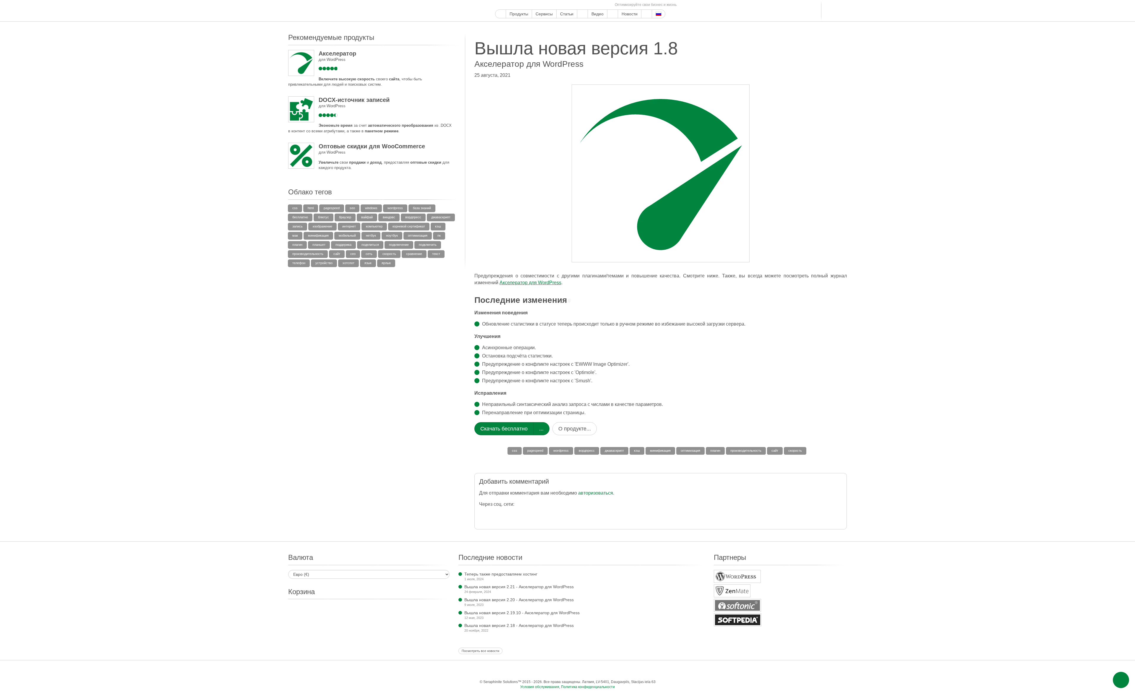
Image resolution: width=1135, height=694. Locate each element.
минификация (660, 450)
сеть (369, 254)
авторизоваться (595, 492)
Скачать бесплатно (504, 429)
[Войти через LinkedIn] (543, 514)
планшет (318, 244)
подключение (399, 244)
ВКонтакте (580, 5)
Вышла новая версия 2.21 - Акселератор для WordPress (519, 586)
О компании (612, 13)
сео (353, 254)
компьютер (374, 226)
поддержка (343, 244)
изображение (322, 226)
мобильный (347, 235)
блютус (323, 217)
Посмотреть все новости (480, 651)
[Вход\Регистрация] (843, 10)
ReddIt (553, 5)
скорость (795, 450)
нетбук (371, 235)
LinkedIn (566, 5)
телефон (298, 263)
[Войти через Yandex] (602, 514)
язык (368, 263)
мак (295, 235)
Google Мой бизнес (498, 5)
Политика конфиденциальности (588, 687)
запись (297, 226)
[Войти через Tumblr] (555, 514)
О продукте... (574, 429)
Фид (600, 5)
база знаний (422, 208)
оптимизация (690, 450)
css (514, 450)
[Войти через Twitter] (508, 514)
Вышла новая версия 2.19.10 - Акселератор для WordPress (522, 612)
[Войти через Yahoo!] (531, 514)
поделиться (370, 244)
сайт (774, 450)
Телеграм (573, 5)
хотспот (348, 263)
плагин (715, 450)
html (311, 208)
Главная (500, 13)
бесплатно (300, 217)
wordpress (561, 450)
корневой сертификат (409, 226)
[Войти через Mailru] (579, 514)
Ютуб (519, 5)
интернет (349, 226)
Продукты (519, 14)
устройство (324, 263)
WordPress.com (546, 5)
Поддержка (582, 13)
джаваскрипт (614, 450)
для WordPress (332, 59)
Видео (597, 14)
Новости (630, 14)
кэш (637, 450)
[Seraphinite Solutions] (315, 10)
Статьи (566, 14)
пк (439, 235)
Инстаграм (525, 5)
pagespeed (535, 450)
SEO (352, 208)
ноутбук (392, 235)
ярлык (386, 263)
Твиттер (512, 5)
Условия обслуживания (539, 687)
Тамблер (539, 5)
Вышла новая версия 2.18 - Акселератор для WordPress (519, 625)
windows (371, 208)
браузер (345, 217)
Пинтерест (532, 5)
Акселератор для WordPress (530, 282)
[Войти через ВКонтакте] (567, 514)
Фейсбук (505, 5)
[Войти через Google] (496, 514)
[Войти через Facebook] (484, 514)
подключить (428, 244)
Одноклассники (593, 5)
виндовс (389, 217)
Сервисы (544, 14)
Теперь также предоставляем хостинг (500, 574)
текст (436, 254)
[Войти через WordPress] (520, 514)
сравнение (414, 254)
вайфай (367, 217)
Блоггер (559, 5)
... (541, 429)
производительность (745, 450)
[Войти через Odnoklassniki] (591, 514)
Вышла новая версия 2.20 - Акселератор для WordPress (519, 599)
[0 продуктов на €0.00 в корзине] (832, 10)
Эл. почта (607, 5)
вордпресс (587, 450)
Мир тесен (587, 5)
